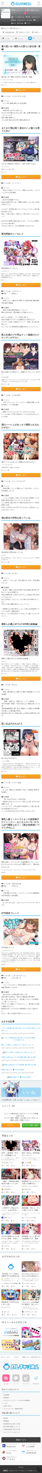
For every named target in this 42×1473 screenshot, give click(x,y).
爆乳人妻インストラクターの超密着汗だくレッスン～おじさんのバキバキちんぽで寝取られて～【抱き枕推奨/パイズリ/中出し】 (21, 864)
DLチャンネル (21, 4)
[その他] (33, 38)
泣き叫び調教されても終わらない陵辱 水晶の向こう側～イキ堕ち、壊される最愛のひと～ (10, 1239)
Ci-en (12, 1452)
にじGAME (31, 1446)
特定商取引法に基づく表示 (11, 1424)
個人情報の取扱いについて (11, 1426)
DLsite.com (11, 1446)
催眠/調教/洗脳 (9, 32)
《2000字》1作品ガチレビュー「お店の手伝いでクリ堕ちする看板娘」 (10, 1210)
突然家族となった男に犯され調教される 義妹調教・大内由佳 (31, 1238)
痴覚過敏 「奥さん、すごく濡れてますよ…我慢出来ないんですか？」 (31, 1210)
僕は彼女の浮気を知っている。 (12, 552)
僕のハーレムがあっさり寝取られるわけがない (18, 462)
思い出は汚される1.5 (9, 758)
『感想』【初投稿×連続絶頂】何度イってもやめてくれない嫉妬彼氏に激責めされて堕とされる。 (10, 1184)
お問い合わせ (7, 1406)
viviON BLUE (31, 1452)
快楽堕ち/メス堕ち (24, 32)
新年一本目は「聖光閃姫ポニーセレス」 (31, 1154)
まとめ (16, 1357)
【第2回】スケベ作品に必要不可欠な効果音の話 (10, 1275)
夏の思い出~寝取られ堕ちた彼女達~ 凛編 (16, 77)
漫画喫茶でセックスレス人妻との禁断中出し (31, 1182)
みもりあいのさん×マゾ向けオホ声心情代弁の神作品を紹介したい (31, 1276)
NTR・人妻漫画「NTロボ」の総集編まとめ (10, 1154)
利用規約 (6, 1397)
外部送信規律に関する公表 (11, 1429)
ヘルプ (5, 1403)
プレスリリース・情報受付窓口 (13, 1409)
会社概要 (6, 1395)
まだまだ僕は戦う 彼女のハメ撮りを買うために (18, 164)
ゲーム (28, 23)
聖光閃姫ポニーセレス (9, 268)
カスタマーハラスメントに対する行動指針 (16, 1400)
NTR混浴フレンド (8, 947)
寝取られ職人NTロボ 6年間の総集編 (14, 658)
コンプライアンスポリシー (11, 1432)
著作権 (5, 1418)
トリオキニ (11, 1458)
